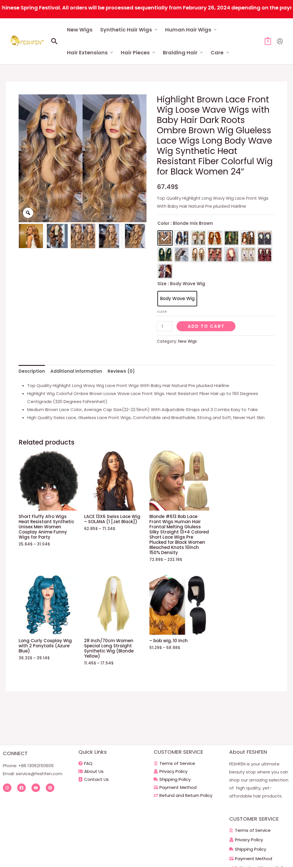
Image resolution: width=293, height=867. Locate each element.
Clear (162, 311)
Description (32, 371)
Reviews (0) (121, 371)
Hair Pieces (135, 52)
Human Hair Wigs (188, 29)
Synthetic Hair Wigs (126, 29)
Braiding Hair (180, 52)
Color (163, 223)
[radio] (165, 238)
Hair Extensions (87, 52)
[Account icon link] (280, 41)
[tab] (32, 371)
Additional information (76, 371)
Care (217, 52)
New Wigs (79, 29)
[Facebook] (21, 787)
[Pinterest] (50, 787)
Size (162, 284)
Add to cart (206, 326)
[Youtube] (35, 787)
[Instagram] (7, 787)
